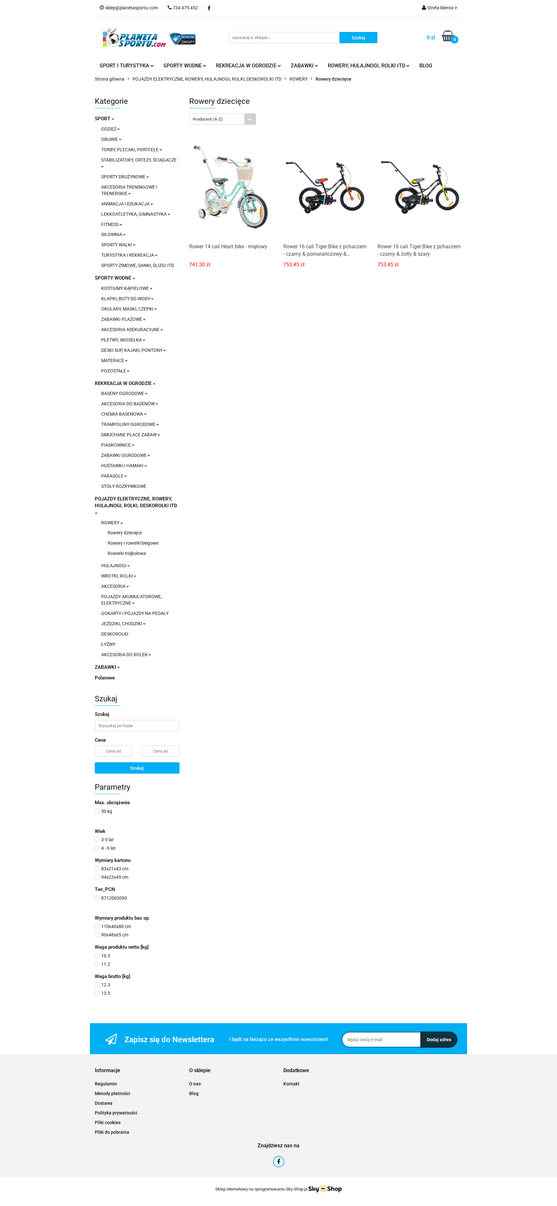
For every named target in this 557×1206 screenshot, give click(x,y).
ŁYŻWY (108, 644)
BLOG (425, 66)
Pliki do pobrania (112, 1132)
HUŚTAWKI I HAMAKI (122, 465)
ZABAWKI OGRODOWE (124, 455)
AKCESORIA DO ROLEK (125, 654)
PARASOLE (112, 476)
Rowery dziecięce (125, 532)
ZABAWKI (106, 667)
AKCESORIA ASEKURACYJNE (131, 329)
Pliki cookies (108, 1122)
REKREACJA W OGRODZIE (124, 383)
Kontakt (291, 1083)
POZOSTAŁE (114, 370)
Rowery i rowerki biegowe (133, 543)
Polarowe (105, 678)
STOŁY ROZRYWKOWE (123, 486)
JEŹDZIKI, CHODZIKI (122, 623)
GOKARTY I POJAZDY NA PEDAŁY (135, 613)
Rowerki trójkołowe (127, 553)
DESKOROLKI (114, 634)
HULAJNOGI (114, 565)
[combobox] (222, 119)
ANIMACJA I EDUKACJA (126, 203)
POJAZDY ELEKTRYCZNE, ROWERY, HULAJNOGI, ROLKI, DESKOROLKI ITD (136, 502)
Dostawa (103, 1103)
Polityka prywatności (116, 1112)
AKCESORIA (113, 586)
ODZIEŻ (109, 129)
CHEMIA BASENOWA (122, 414)
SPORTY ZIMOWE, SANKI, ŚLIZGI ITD (137, 265)
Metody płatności (112, 1093)
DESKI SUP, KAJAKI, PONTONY (132, 350)
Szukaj (137, 768)
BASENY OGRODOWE (123, 393)
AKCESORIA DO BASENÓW (128, 403)
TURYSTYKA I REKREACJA (128, 255)
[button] (107, 1070)
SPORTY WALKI (117, 244)
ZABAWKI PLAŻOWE (122, 319)
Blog (194, 1093)
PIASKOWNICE (116, 445)
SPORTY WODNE (113, 278)
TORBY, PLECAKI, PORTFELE (130, 149)
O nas (195, 1083)
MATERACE (113, 360)
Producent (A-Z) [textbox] (208, 119)
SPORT (103, 119)
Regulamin (106, 1083)
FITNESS (110, 224)
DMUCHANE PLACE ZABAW (129, 434)
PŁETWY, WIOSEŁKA (122, 339)
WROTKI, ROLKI (117, 575)
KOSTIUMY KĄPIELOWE (125, 288)
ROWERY (110, 522)
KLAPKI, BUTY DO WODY (126, 298)
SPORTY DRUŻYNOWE (123, 176)
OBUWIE (110, 139)
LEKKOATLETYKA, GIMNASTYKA (134, 214)
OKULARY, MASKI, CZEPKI (127, 308)
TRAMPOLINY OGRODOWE (128, 424)
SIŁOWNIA (112, 234)
